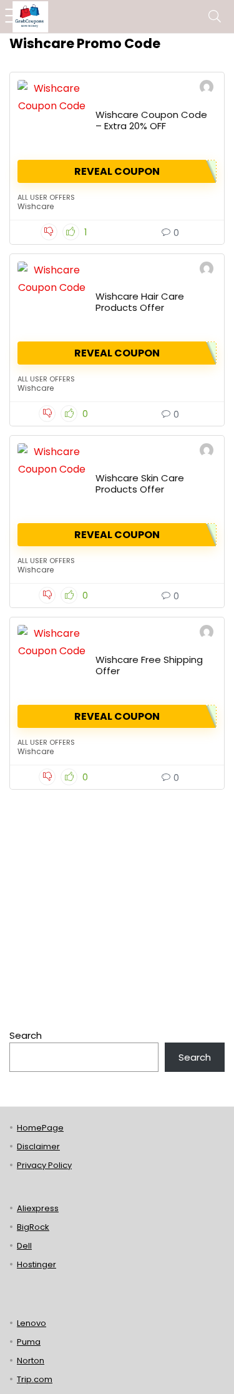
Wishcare (35, 206)
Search (25, 1035)
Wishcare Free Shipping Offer (149, 665)
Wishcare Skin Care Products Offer (139, 483)
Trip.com (34, 1379)
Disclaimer (38, 1146)
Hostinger (36, 1264)
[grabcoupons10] (206, 88)
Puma (29, 1342)
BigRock (33, 1227)
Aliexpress (38, 1208)
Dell (24, 1246)
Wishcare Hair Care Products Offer (139, 302)
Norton (30, 1361)
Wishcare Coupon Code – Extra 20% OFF (151, 120)
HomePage (40, 1128)
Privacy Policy (44, 1165)
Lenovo (31, 1323)
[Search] (215, 16)
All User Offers (46, 197)
